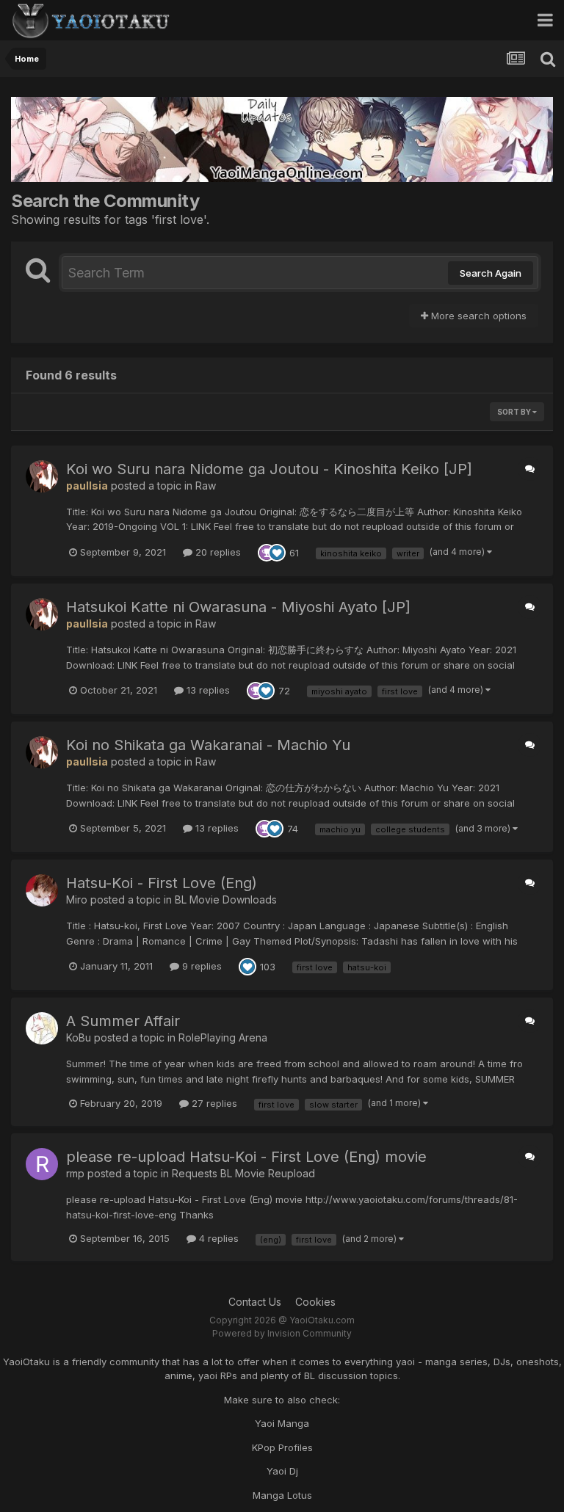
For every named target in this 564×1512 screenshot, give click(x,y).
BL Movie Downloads (226, 899)
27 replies (213, 1103)
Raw (205, 485)
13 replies (207, 690)
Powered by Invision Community (282, 1333)
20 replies (216, 552)
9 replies (200, 966)
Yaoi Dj (282, 1471)
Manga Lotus (282, 1495)
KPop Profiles (282, 1447)
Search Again (490, 273)
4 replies (217, 1238)
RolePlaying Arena (222, 1037)
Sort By (514, 411)
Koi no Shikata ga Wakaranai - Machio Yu (208, 745)
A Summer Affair (123, 1021)
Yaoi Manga (282, 1423)
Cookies (315, 1301)
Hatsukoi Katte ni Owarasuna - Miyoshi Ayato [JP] (238, 607)
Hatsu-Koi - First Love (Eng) (161, 883)
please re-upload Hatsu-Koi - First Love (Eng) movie (246, 1157)
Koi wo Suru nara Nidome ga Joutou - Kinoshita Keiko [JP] (269, 469)
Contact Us (254, 1301)
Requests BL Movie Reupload (243, 1173)
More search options (477, 315)
